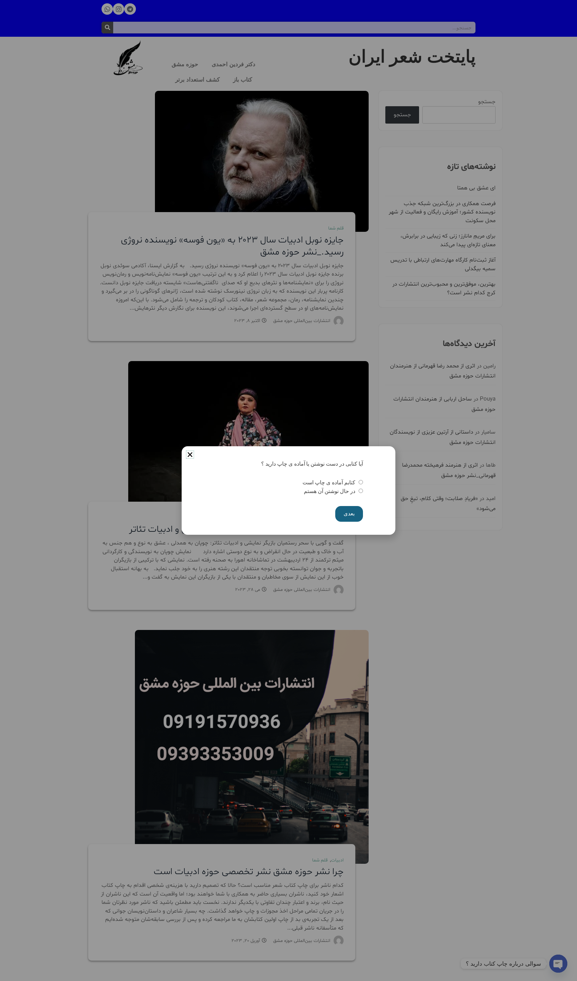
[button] (190, 454)
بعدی (349, 513)
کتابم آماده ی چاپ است (329, 482)
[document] (288, 490)
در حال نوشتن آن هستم (329, 491)
